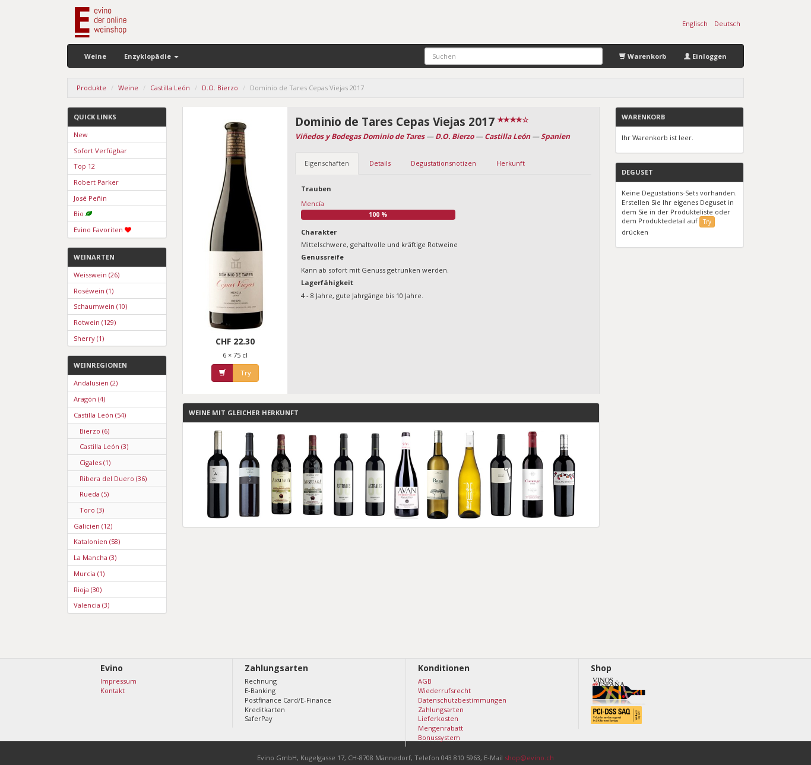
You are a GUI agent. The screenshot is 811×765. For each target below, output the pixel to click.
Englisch (695, 23)
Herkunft (510, 163)
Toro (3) (92, 509)
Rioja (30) (88, 589)
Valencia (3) (91, 604)
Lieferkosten (438, 718)
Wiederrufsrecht (444, 690)
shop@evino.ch (529, 757)
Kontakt (112, 690)
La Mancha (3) (95, 557)
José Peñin (90, 198)
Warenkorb (646, 56)
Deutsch (727, 23)
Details (380, 163)
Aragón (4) (89, 398)
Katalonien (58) (97, 541)
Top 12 (84, 166)
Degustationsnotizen (443, 163)
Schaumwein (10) (100, 306)
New (81, 134)
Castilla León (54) (100, 414)
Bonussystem (439, 737)
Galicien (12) (93, 525)
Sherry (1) (89, 338)
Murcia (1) (89, 573)
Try (245, 372)
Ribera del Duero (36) (113, 478)
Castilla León (507, 136)
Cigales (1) (95, 462)
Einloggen (708, 56)
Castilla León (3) (104, 446)
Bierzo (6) (94, 430)
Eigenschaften (327, 163)
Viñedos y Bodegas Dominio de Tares (359, 136)
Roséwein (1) (93, 290)
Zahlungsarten (441, 709)
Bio (79, 213)
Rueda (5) (94, 493)
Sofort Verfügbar (100, 150)
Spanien (555, 136)
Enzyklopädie (148, 56)
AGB (425, 681)
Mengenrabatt (440, 727)
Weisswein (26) (96, 274)
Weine (95, 56)
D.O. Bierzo (454, 136)
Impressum (118, 681)
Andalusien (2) (96, 382)
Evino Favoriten (98, 229)
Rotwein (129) (95, 322)
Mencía (312, 203)
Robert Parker (96, 182)
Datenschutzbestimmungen (462, 700)
